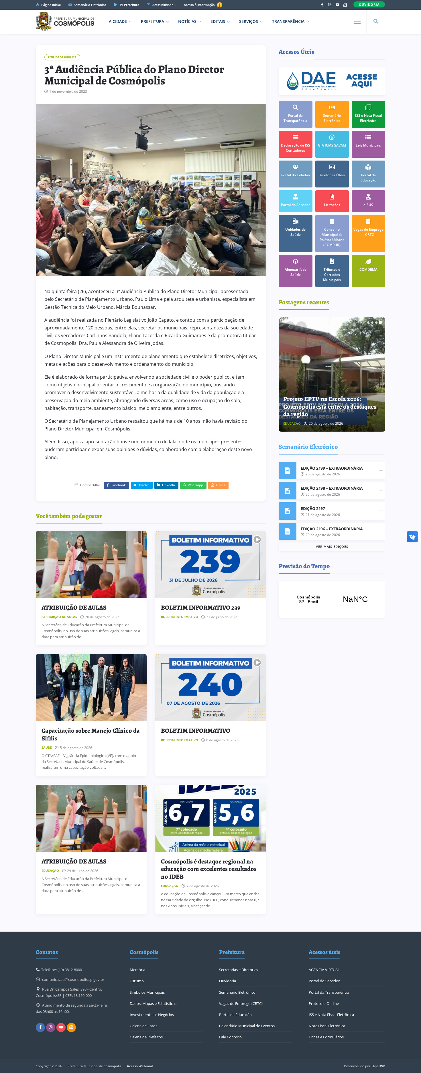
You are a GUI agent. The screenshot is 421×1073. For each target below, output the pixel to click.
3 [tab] (376, 322)
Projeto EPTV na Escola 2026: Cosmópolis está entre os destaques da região (329, 406)
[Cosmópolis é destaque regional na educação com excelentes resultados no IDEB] (210, 818)
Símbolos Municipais (147, 992)
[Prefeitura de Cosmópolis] (65, 21)
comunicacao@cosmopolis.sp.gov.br (73, 979)
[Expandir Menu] (357, 21)
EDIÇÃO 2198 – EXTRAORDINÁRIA (332, 488)
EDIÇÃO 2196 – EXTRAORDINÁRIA (332, 528)
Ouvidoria (227, 980)
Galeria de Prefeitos (146, 1037)
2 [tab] (372, 322)
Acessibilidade (162, 5)
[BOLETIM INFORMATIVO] (210, 687)
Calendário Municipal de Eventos (247, 1025)
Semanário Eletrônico (89, 5)
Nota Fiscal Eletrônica (327, 1025)
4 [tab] (380, 322)
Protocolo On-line (324, 1003)
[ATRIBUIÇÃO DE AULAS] (91, 564)
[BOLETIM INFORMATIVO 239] (210, 564)
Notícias (187, 21)
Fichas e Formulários (326, 1037)
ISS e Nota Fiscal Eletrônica (331, 1014)
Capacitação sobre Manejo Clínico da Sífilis (91, 734)
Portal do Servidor (324, 980)
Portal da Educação (235, 1014)
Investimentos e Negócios (152, 1014)
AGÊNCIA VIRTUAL (324, 969)
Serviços (248, 21)
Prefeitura (152, 21)
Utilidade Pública (62, 57)
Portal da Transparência (329, 992)
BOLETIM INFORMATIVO (195, 730)
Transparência (288, 21)
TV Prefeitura (129, 5)
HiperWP (378, 1066)
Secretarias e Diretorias (238, 969)
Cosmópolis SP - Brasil (332, 599)
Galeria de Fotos (143, 1025)
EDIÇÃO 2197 (313, 508)
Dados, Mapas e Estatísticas (153, 1003)
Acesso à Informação (200, 5)
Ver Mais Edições (332, 546)
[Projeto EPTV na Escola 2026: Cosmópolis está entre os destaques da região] (332, 374)
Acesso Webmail (140, 1066)
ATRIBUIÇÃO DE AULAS (74, 607)
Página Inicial (50, 5)
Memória (137, 969)
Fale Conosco (230, 1037)
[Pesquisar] (376, 21)
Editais (217, 21)
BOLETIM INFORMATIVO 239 (200, 607)
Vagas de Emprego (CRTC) (241, 1003)
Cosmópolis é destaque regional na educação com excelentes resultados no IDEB (209, 869)
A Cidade (118, 21)
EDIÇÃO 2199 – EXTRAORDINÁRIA (332, 468)
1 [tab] (368, 322)
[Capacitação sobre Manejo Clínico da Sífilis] (91, 687)
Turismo (137, 980)
